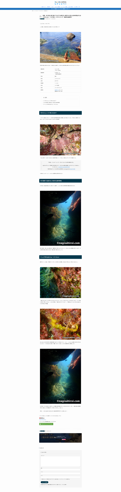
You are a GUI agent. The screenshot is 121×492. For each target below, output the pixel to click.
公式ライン (57, 90)
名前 (41, 468)
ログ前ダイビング (48, 18)
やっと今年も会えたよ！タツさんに (51, 104)
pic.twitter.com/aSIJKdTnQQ (64, 167)
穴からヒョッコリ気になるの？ (50, 100)
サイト (42, 475)
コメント (42, 455)
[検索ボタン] (79, 7)
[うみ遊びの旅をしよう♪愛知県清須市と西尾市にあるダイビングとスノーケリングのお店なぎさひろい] (60, 3)
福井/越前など (42, 18)
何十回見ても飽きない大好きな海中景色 (52, 102)
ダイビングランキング (42, 419)
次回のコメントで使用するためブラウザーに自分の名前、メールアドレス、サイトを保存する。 (56, 479)
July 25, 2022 (72, 169)
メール (42, 471)
